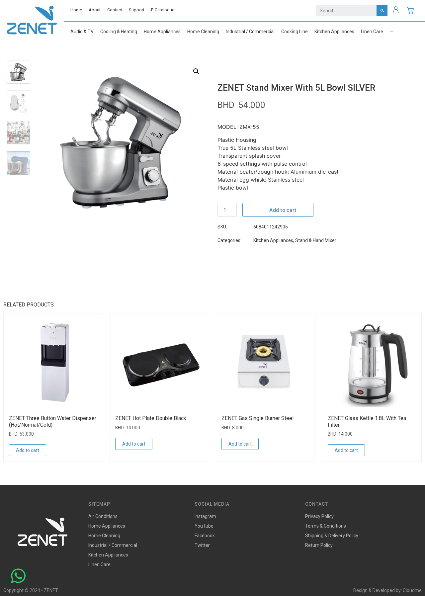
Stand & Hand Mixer (315, 240)
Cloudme (412, 590)
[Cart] (410, 10)
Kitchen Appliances (273, 240)
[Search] (382, 10)
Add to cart (283, 210)
